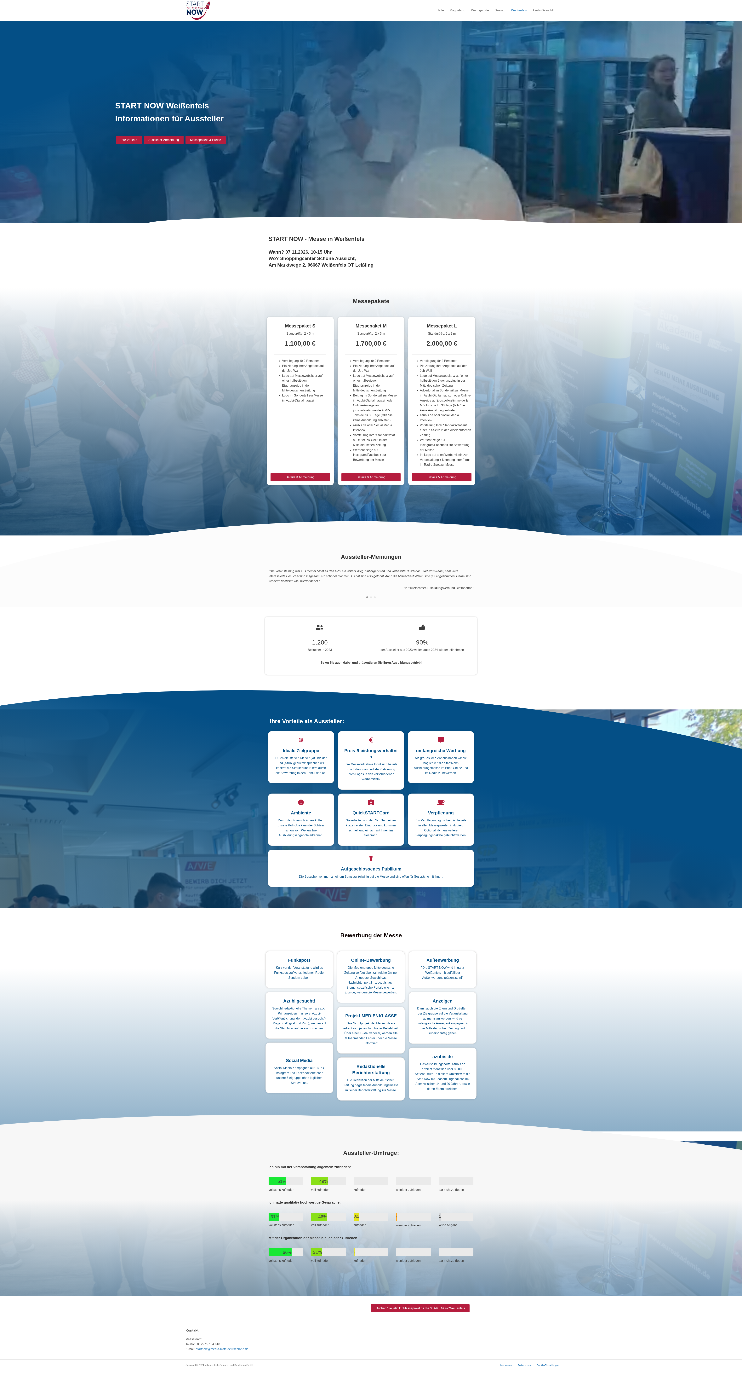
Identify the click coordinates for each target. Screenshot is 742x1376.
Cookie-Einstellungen (548, 1365)
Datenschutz (524, 1365)
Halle (440, 10)
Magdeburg (457, 10)
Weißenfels (519, 10)
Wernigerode (480, 10)
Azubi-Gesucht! (543, 10)
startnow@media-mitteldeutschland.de (222, 1348)
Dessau (500, 10)
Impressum (506, 1365)
